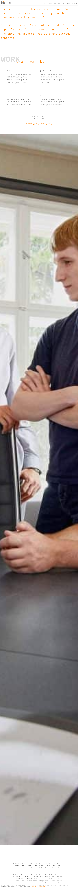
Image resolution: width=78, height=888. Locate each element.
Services (57, 3)
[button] (76, 886)
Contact (74, 3)
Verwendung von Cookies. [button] (38, 886)
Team (63, 3)
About (50, 3)
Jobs (68, 3)
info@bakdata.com (39, 124)
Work (45, 3)
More (8, 87)
